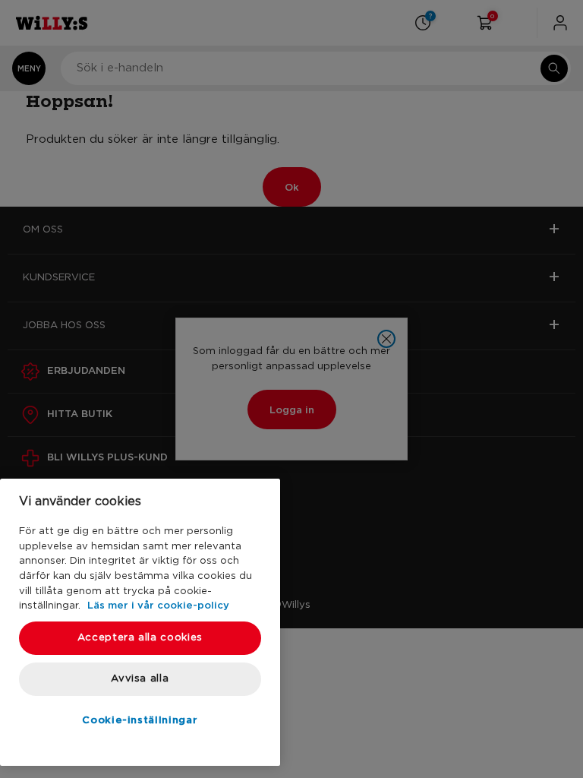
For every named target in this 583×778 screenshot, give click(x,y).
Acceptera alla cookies (140, 638)
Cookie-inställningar (139, 719)
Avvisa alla (140, 679)
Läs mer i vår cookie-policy (158, 604)
